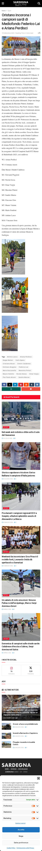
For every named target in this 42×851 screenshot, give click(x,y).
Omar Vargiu (34, 374)
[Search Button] (39, 3)
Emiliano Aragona (9, 367)
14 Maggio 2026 (8, 566)
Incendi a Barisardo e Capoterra (25, 733)
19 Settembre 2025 (8, 33)
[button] (38, 778)
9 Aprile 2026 (7, 609)
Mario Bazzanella (9, 370)
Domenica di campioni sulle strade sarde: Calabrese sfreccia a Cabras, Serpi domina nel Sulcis (21, 646)
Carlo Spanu (20, 360)
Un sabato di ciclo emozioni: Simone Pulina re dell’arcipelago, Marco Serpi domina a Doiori (19, 603)
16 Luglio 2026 (7, 438)
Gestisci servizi (20, 823)
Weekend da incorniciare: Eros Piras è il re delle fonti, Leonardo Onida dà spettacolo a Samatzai (20, 559)
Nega (21, 836)
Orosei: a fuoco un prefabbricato (25, 724)
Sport (9, 11)
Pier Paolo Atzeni (9, 377)
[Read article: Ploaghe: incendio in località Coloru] (6, 744)
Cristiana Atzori (9, 364)
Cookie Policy (11, 848)
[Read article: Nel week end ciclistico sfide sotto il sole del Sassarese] (21, 415)
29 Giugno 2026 (8, 479)
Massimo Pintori (25, 370)
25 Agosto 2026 (9, 718)
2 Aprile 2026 (7, 652)
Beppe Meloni (8, 360)
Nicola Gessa (22, 374)
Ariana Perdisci (26, 357)
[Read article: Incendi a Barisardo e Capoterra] (6, 735)
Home (4, 11)
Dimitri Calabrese (24, 364)
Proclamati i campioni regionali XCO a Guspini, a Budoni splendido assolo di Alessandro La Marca (19, 516)
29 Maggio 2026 (8, 522)
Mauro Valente (8, 374)
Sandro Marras (24, 377)
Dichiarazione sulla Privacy (25, 848)
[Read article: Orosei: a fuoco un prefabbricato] (6, 726)
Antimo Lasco (12, 357)
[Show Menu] (3, 3)
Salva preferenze (21, 843)
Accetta (21, 830)
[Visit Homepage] (20, 3)
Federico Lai (23, 367)
